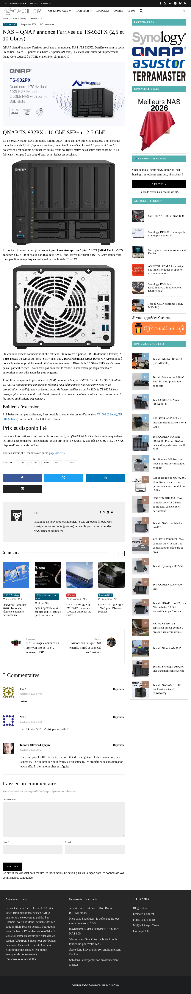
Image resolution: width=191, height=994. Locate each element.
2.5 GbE (34, 463)
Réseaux (71, 595)
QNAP (46, 463)
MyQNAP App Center (146, 925)
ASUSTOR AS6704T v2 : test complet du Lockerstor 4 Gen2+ (169, 422)
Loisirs (118, 11)
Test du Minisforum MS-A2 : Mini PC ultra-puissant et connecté (169, 381)
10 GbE (21, 463)
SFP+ (58, 463)
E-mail (68, 842)
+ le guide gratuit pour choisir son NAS (159, 192)
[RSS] (185, 3)
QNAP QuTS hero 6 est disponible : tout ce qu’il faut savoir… (48, 612)
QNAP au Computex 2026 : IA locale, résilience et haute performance (15, 609)
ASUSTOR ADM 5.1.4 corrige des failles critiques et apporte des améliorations (166, 269)
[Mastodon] (175, 3)
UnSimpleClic (141, 931)
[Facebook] (161, 3)
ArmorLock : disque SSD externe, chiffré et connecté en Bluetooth (85, 646)
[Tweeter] (63, 478)
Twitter (51, 940)
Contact (33, 3)
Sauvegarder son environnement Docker (167, 252)
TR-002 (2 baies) (107, 414)
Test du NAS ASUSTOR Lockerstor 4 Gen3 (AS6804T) (167, 689)
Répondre (119, 689)
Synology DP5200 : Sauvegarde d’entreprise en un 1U (166, 234)
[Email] (22, 489)
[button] (141, 11)
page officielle (57, 453)
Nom (6, 842)
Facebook (23, 945)
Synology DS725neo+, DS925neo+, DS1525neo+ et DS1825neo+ (164, 287)
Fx (35, 513)
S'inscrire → (159, 183)
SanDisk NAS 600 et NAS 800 (166, 215)
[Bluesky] (180, 3)
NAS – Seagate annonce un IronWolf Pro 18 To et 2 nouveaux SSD (42, 646)
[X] (165, 3)
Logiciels (102, 11)
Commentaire (9, 799)
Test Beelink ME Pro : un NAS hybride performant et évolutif (168, 463)
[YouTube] (170, 3)
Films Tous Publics (144, 919)
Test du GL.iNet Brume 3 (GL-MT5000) (166, 305)
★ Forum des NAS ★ (15, 3)
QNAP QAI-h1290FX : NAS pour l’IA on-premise (110, 608)
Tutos (131, 11)
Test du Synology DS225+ (168, 566)
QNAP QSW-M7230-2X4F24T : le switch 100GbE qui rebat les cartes (78, 609)
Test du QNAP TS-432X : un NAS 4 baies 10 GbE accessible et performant (169, 607)
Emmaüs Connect (143, 914)
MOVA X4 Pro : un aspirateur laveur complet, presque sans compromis (168, 627)
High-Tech (82, 11)
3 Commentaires (47, 24)
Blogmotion (140, 908)
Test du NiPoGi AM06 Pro (168, 648)
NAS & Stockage (58, 11)
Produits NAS (10, 24)
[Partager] (22, 478)
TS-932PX (70, 463)
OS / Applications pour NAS (46, 597)
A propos (46, 3)
